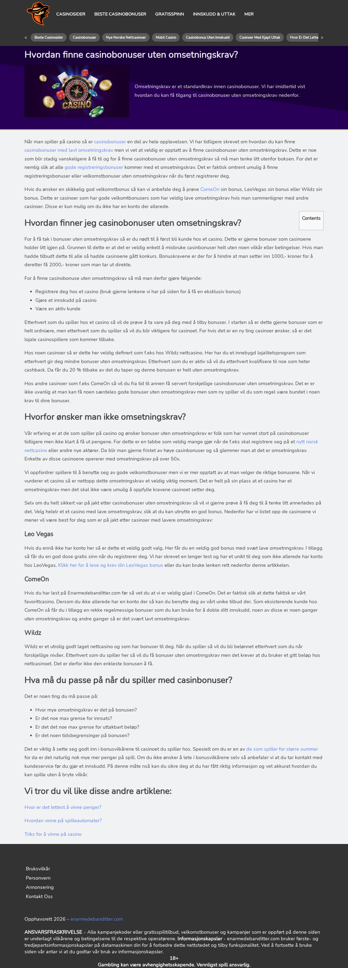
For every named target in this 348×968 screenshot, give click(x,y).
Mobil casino (166, 37)
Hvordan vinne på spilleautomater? (63, 820)
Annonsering (40, 887)
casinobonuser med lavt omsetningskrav (68, 150)
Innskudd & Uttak (214, 14)
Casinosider (70, 14)
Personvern (38, 878)
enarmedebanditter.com (96, 919)
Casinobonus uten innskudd (208, 37)
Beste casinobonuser (120, 14)
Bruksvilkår (38, 868)
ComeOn (209, 189)
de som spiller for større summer (282, 749)
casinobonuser (110, 141)
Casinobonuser (84, 37)
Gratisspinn (169, 14)
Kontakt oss (39, 896)
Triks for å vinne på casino (53, 834)
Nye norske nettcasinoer (126, 37)
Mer (249, 14)
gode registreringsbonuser (95, 167)
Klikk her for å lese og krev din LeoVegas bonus (110, 565)
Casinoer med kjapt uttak (260, 37)
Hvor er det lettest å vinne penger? (62, 807)
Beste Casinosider (49, 37)
